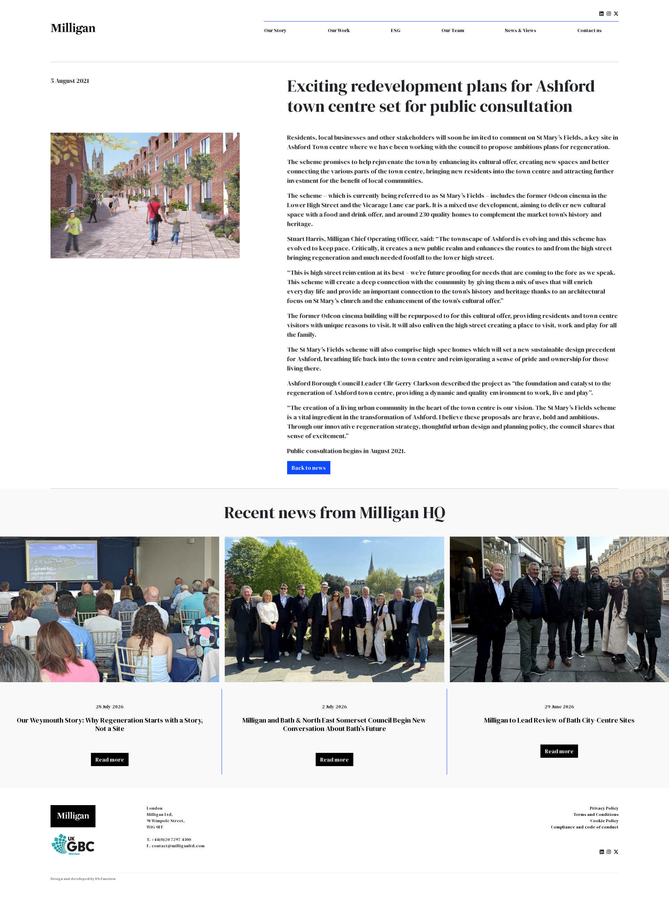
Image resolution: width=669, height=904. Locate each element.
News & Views (520, 30)
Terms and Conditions (596, 814)
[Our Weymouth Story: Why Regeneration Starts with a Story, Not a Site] (109, 609)
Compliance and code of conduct (584, 827)
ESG (395, 30)
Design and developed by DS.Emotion (83, 878)
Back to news (309, 468)
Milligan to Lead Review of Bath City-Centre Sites (559, 720)
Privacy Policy (604, 808)
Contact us (589, 30)
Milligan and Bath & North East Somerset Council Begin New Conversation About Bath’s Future (334, 724)
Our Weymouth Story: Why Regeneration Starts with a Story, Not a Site (110, 724)
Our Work (339, 30)
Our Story (275, 30)
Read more (109, 759)
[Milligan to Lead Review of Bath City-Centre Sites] (559, 609)
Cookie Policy (604, 821)
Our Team (452, 30)
